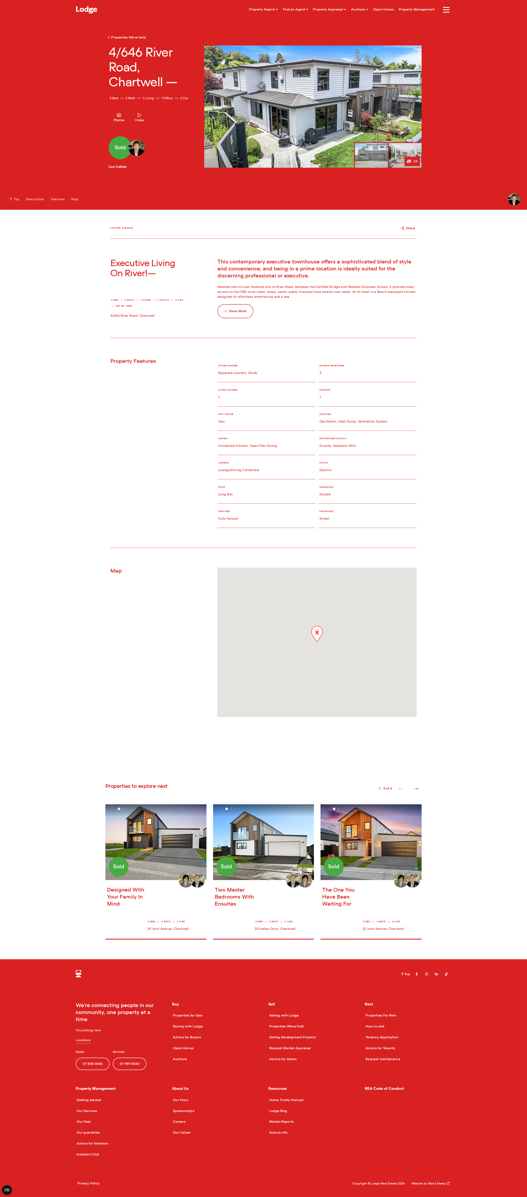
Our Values (181, 1132)
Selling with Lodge (283, 1015)
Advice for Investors (92, 1143)
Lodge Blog (277, 1111)
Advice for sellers (282, 1059)
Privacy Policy (88, 1183)
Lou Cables (118, 166)
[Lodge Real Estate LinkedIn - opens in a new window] (436, 974)
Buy (175, 1004)
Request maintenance (382, 1059)
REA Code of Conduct (384, 1089)
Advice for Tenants (380, 1048)
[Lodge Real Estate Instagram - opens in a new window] (426, 974)
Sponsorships (183, 1111)
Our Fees (83, 1121)
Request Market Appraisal (289, 1048)
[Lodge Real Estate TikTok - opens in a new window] (446, 974)
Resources (277, 1089)
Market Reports (281, 1121)
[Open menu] (446, 10)
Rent (369, 1004)
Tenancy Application (381, 1037)
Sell (271, 1004)
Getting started (88, 1100)
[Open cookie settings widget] (7, 1190)
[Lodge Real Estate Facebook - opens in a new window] (417, 974)
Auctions (179, 1059)
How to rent (375, 1026)
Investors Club (87, 1154)
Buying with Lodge (187, 1026)
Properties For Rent (380, 1015)
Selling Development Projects (292, 1037)
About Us (180, 1089)
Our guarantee (88, 1132)
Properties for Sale (187, 1015)
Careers (178, 1121)
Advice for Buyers (186, 1037)
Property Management (95, 1089)
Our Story (180, 1100)
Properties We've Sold (286, 1026)
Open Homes (183, 1048)
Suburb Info (278, 1132)
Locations (83, 1040)
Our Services (86, 1111)
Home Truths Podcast (286, 1100)
